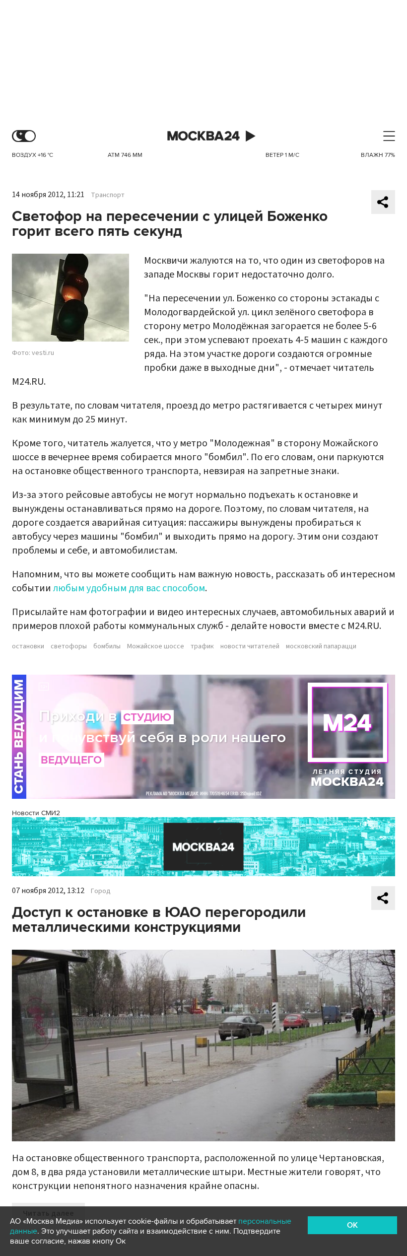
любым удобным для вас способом (129, 588)
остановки (28, 646)
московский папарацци (321, 646)
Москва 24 (203, 136)
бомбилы (107, 646)
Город (101, 891)
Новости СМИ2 (36, 813)
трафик (202, 646)
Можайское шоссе (155, 646)
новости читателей (249, 646)
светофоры (69, 646)
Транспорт (108, 195)
